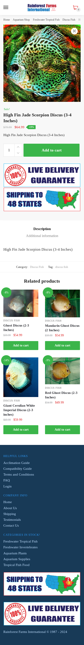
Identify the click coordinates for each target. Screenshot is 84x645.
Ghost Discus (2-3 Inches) (16, 328)
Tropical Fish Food (16, 565)
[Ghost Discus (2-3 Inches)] (20, 303)
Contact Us (11, 525)
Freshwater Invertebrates (20, 547)
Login (7, 486)
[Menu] (6, 7)
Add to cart (52, 150)
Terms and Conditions (18, 474)
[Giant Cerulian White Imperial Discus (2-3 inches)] (20, 377)
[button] (74, 31)
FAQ (6, 480)
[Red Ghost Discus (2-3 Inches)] (62, 370)
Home (6, 19)
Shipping (9, 514)
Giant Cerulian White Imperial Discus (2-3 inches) (19, 410)
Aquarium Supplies (16, 559)
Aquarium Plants (15, 553)
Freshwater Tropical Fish (46, 19)
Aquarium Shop (21, 19)
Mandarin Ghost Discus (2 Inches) (62, 328)
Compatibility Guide (17, 468)
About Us (10, 508)
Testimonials (12, 519)
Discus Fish (68, 19)
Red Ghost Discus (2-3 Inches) (61, 395)
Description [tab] (42, 229)
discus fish (61, 267)
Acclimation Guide (16, 463)
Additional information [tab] (42, 236)
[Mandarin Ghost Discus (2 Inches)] (62, 303)
